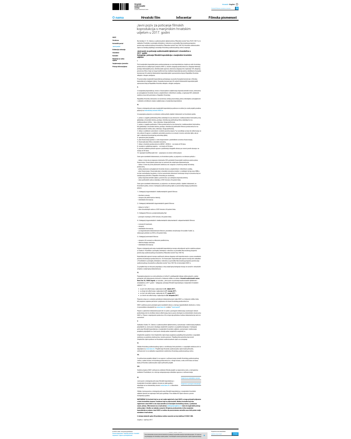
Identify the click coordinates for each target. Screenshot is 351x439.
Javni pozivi (116, 46)
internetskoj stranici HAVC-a (153, 110)
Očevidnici (115, 53)
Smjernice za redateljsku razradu (190, 378)
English (232, 4)
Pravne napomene (117, 433)
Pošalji (235, 434)
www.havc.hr (161, 307)
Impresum (115, 435)
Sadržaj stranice (128, 433)
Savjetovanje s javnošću (120, 63)
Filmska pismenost (223, 17)
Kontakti (115, 56)
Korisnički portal (117, 43)
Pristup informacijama (120, 67)
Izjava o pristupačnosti (125, 435)
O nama (118, 17)
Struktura (115, 40)
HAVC (114, 37)
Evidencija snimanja (118, 50)
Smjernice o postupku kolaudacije (191, 384)
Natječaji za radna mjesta (118, 59)
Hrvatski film (150, 17)
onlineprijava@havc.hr (174, 406)
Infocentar (183, 17)
